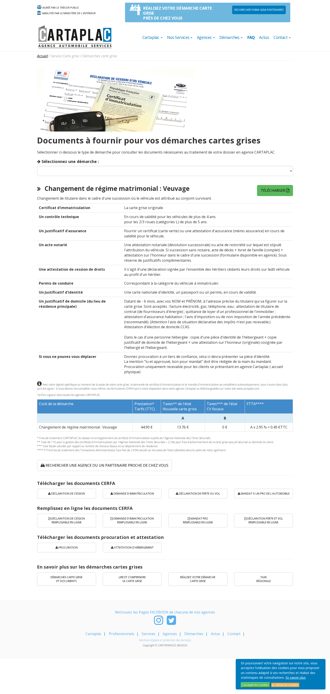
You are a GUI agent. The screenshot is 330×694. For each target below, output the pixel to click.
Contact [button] (280, 37)
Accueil (42, 56)
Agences (170, 633)
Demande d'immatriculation (133, 493)
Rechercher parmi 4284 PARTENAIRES (259, 10)
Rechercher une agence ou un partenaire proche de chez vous (106, 465)
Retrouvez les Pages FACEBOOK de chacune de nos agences (165, 612)
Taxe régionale (263, 579)
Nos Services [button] (178, 37)
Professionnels (121, 633)
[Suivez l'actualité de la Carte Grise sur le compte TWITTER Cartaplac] (171, 622)
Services (148, 633)
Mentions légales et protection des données (165, 640)
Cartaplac (93, 633)
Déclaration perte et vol (264, 520)
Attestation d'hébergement (133, 547)
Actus (264, 37)
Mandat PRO (198, 520)
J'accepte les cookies (255, 685)
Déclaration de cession (68, 493)
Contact (233, 633)
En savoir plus (296, 677)
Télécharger (273, 190)
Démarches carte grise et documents (66, 579)
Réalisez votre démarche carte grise (197, 579)
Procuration (68, 547)
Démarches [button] (229, 37)
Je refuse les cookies (285, 685)
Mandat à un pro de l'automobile (265, 493)
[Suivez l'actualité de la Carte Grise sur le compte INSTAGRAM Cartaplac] (158, 622)
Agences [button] (205, 37)
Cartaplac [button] (151, 37)
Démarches (193, 633)
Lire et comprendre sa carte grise (132, 579)
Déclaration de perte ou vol (199, 493)
